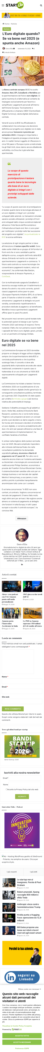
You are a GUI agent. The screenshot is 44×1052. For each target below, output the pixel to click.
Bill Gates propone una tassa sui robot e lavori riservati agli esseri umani (29, 930)
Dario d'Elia (9, 48)
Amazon (22, 518)
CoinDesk (6, 276)
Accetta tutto (22, 1036)
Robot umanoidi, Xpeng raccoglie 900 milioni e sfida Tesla (28, 895)
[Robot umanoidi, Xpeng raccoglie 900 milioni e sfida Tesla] (8, 895)
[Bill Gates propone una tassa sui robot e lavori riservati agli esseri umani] (8, 930)
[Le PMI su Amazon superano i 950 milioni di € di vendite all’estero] (32, 613)
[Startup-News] (15, 5)
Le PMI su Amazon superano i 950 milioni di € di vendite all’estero (32, 623)
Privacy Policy (22, 789)
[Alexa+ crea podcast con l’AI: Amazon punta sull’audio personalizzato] (11, 586)
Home (7, 24)
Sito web (5, 697)
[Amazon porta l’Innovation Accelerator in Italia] (11, 613)
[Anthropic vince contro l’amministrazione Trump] (8, 907)
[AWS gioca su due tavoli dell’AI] (32, 586)
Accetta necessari (22, 1042)
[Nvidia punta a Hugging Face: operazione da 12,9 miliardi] (8, 918)
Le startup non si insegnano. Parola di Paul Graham (29, 882)
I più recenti (12, 872)
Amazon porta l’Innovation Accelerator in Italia (10, 623)
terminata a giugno (20, 399)
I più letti (33, 872)
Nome (5, 677)
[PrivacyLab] (16, 1029)
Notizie (14, 24)
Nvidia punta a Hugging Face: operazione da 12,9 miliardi (29, 918)
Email (5, 687)
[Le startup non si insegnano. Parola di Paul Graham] (8, 882)
